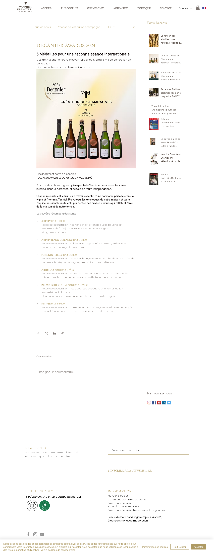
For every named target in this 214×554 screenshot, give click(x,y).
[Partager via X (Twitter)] (46, 333)
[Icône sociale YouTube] (159, 402)
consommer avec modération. (129, 520)
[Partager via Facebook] (38, 333)
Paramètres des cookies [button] (155, 546)
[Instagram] (149, 402)
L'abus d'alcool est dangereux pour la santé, (135, 517)
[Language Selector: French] (206, 8)
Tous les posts (42, 27)
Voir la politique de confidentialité (58, 549)
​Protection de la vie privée (123, 506)
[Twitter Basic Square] (169, 402)
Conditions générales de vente (127, 499)
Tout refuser (179, 546)
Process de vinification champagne (79, 27)
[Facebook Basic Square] (154, 402)
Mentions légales (118, 495)
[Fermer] (210, 546)
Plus (109, 27)
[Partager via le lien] (62, 333)
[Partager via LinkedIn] (54, 333)
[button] (197, 7)
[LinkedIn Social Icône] (164, 402)
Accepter (198, 546)
